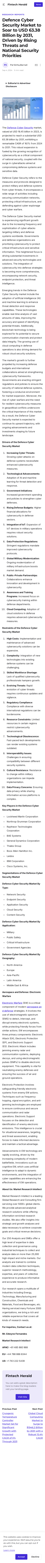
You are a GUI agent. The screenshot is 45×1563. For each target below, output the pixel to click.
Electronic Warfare (12, 1003)
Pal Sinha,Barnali (18, 65)
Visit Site (22, 1397)
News (38, 5)
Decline (35, 1557)
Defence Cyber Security (20, 127)
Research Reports (13, 15)
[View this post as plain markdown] (36, 65)
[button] (4, 4)
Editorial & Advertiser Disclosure (18, 85)
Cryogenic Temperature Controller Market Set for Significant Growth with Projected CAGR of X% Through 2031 (10, 1427)
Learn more (9, 1550)
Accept (21, 1557)
